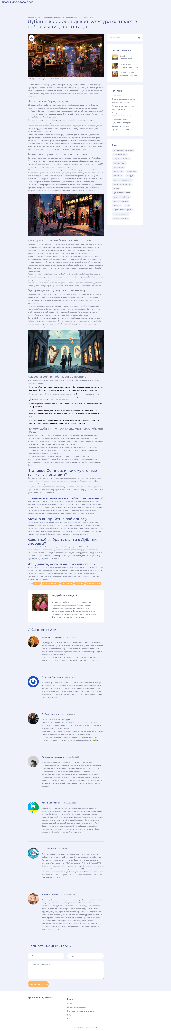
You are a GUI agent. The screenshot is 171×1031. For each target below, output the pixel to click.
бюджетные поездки (121, 159)
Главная (31, 17)
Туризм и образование (121, 130)
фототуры (117, 205)
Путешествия (117, 96)
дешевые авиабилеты (121, 197)
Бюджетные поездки (120, 102)
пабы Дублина (67, 583)
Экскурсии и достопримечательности (122, 114)
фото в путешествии (121, 214)
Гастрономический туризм (123, 106)
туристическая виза (121, 218)
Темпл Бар (79, 583)
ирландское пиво (93, 583)
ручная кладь (118, 167)
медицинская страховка (122, 180)
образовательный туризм (123, 210)
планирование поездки (122, 184)
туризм (116, 188)
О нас (69, 1003)
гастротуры (118, 176)
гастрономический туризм (123, 150)
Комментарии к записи (38, 984)
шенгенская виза (120, 154)
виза (127, 205)
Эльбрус (130, 176)
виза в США (131, 171)
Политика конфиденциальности (80, 1011)
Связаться (71, 1019)
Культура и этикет (119, 109)
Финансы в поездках (120, 126)
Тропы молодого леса (17, 2)
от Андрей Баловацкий (37, 79)
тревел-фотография (121, 201)
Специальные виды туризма (123, 99)
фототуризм (118, 171)
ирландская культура (50, 583)
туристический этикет (122, 193)
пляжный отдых (119, 163)
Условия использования (77, 1007)
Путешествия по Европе (121, 123)
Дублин (36, 583)
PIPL (69, 1015)
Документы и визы (119, 119)
